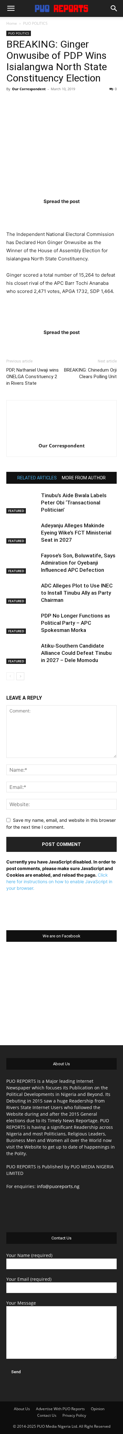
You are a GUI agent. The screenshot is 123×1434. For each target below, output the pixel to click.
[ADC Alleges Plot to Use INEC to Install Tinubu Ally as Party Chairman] (22, 593)
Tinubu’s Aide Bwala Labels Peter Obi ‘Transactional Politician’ (74, 502)
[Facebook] (24, 213)
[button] (11, 8)
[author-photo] (61, 437)
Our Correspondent (29, 88)
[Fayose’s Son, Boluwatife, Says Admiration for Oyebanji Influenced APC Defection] (22, 563)
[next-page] (20, 676)
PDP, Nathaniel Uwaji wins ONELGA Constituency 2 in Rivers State (32, 376)
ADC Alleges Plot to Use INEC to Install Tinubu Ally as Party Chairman (77, 592)
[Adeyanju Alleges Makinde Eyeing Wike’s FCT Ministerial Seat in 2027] (22, 533)
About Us (22, 1408)
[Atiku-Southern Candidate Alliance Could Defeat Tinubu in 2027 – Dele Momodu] (22, 653)
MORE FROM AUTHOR (84, 478)
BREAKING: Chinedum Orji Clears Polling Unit (90, 373)
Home (11, 23)
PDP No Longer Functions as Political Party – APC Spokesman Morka (75, 623)
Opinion (97, 1408)
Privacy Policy (74, 1415)
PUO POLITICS (35, 23)
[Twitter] (49, 213)
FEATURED (16, 510)
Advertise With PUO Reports (60, 1408)
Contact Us (46, 1415)
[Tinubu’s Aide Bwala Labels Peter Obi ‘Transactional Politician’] (22, 503)
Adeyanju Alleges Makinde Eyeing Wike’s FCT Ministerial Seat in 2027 (76, 532)
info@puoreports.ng (58, 1186)
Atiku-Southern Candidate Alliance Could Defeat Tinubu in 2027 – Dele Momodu (76, 653)
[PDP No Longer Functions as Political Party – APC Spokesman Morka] (22, 623)
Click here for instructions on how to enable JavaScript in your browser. (59, 881)
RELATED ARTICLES (37, 478)
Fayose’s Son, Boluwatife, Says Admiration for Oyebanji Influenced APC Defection (78, 562)
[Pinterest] (73, 213)
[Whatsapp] (98, 213)
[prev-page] (10, 676)
